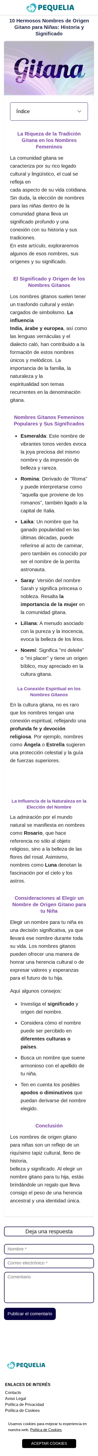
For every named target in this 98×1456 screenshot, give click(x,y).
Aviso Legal (15, 1398)
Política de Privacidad (24, 1404)
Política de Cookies (22, 1410)
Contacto (13, 1392)
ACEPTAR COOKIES (49, 1443)
